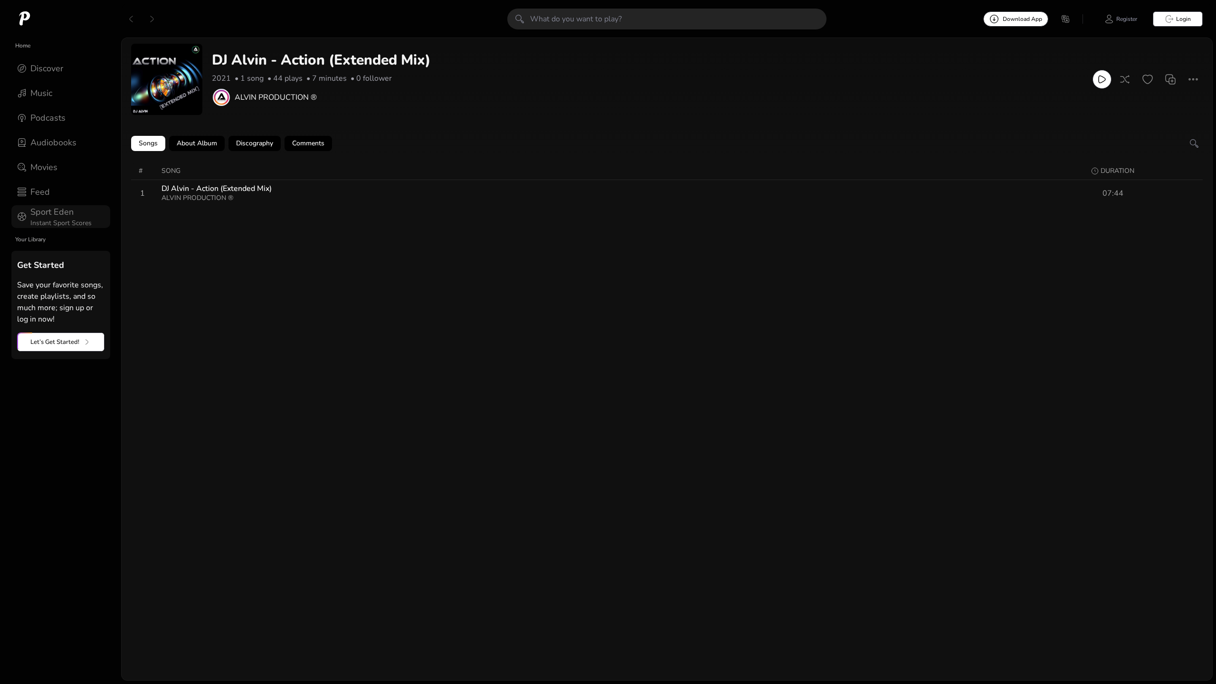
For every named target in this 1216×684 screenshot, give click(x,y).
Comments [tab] (308, 143)
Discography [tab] (254, 143)
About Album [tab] (197, 143)
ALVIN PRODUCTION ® (276, 97)
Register (1126, 19)
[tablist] (667, 143)
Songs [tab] (148, 143)
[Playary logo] (24, 19)
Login (1183, 19)
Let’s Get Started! (54, 342)
